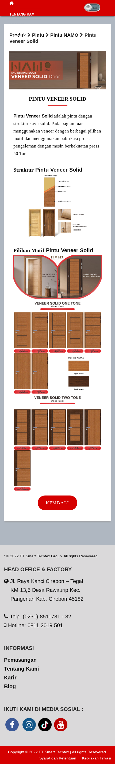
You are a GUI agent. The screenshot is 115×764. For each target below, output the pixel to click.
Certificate (20, 47)
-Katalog (19, 36)
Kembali (57, 502)
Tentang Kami (22, 14)
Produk (16, 25)
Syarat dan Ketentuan (57, 758)
